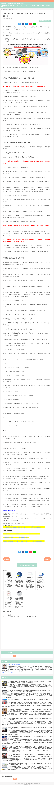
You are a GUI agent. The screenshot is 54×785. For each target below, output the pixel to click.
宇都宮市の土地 (27, 533)
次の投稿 (6, 559)
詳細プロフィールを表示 (8, 672)
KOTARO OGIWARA (14, 664)
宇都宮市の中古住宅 (19, 533)
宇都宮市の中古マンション (9, 533)
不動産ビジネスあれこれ (44, 20)
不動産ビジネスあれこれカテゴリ (27, 565)
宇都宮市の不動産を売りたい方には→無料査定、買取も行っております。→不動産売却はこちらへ (24, 541)
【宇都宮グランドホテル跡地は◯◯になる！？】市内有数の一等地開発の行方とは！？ (28, 746)
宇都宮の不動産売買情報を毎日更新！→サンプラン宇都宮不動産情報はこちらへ (24, 527)
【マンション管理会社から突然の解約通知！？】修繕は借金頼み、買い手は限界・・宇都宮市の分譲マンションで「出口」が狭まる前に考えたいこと (29, 691)
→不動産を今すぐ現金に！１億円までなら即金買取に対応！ (16, 537)
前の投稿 (47, 559)
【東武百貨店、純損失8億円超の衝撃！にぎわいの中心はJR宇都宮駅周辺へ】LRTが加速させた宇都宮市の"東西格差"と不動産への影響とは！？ (29, 682)
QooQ (29, 784)
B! (26, 23)
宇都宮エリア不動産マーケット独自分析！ (13, 3)
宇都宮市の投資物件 (36, 533)
